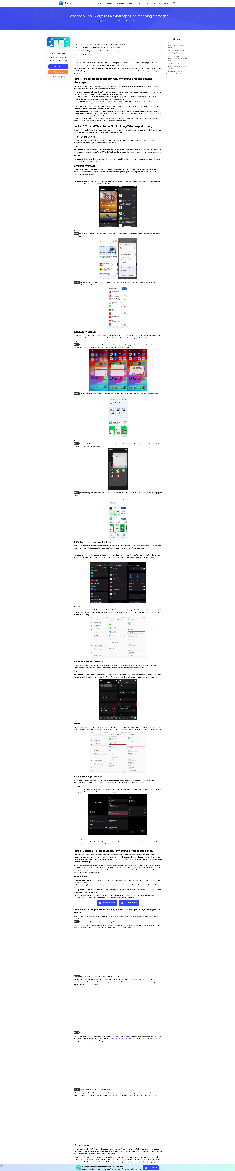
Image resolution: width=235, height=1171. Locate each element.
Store (166, 3)
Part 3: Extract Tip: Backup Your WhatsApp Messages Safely (98, 51)
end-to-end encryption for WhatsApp (124, 1038)
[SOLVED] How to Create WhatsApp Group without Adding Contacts (176, 66)
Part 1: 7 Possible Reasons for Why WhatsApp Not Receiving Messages (102, 44)
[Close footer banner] (1, 1165)
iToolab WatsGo (128, 859)
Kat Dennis (106, 21)
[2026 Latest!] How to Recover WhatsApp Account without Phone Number (176, 58)
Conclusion (82, 54)
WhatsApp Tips (131, 21)
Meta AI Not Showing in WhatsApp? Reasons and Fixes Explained (175, 45)
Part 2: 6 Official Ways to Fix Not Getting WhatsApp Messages (99, 48)
